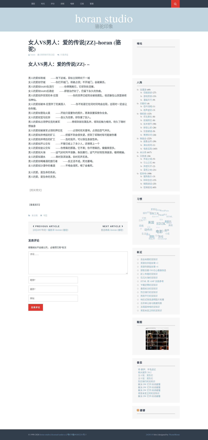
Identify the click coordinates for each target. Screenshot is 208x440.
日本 (141, 219)
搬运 (166, 215)
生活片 (144, 233)
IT (140, 227)
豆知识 (159, 210)
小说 (166, 234)
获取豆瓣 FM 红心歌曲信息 (153, 270)
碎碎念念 (147, 180)
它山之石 (147, 162)
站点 (156, 235)
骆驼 (33, 4)
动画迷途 (147, 92)
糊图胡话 (147, 183)
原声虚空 (147, 110)
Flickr (162, 216)
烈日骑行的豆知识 (149, 292)
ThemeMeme (174, 434)
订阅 (82, 4)
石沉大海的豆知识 (149, 277)
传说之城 (147, 158)
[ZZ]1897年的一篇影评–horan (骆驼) (50, 228)
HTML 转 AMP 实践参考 (152, 281)
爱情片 (155, 209)
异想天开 (147, 166)
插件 (146, 212)
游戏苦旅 (147, 96)
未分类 (35, 215)
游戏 (159, 237)
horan (32, 55)
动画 (141, 225)
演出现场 (147, 145)
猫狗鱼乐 (147, 176)
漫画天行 (147, 99)
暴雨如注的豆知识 (149, 288)
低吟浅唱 (147, 106)
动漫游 (143, 89)
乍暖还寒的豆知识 (149, 284)
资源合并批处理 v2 (149, 262)
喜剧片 (168, 223)
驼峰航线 (147, 187)
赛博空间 (147, 134)
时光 (43, 4)
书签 (45, 215)
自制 (62, 4)
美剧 (170, 227)
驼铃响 (143, 173)
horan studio (104, 18)
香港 (161, 219)
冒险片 (150, 211)
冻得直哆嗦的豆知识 (150, 306)
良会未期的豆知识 (149, 259)
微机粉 (143, 113)
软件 (166, 232)
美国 (152, 223)
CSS (145, 218)
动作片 (148, 230)
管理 (91, 4)
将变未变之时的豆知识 (151, 310)
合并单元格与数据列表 (151, 303)
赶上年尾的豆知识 (149, 273)
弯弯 (148, 225)
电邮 (72, 4)
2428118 (149, 434)
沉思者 (143, 155)
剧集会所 (147, 141)
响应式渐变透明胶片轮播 (152, 299)
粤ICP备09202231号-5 (76, 434)
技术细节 (147, 123)
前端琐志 (147, 120)
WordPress (165, 211)
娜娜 (142, 410)
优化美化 (147, 116)
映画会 (143, 138)
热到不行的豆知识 (149, 295)
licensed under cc (59, 434)
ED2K (161, 225)
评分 (53, 4)
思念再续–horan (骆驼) (112, 228)
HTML (170, 218)
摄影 (151, 236)
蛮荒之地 (147, 169)
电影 (159, 233)
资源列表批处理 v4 (149, 266)
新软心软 (147, 127)
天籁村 (143, 103)
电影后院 (147, 148)
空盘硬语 (147, 131)
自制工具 (155, 214)
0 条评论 (64, 55)
